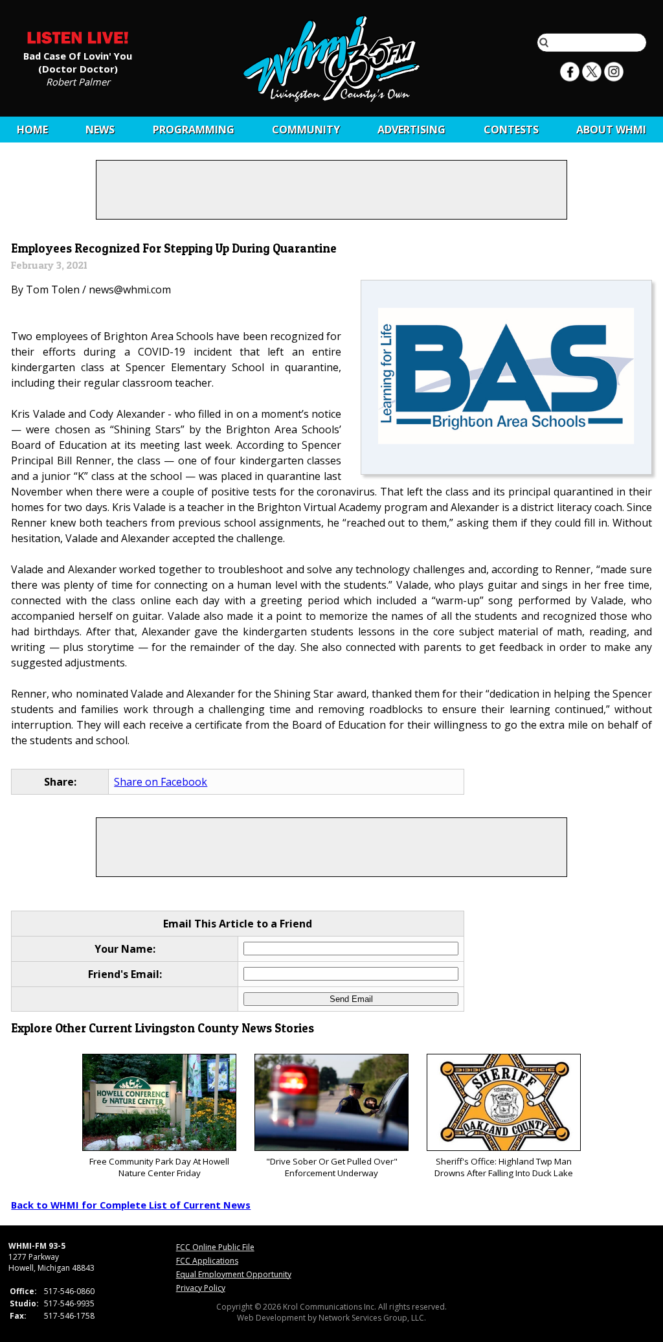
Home (32, 129)
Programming (193, 129)
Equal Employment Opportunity (233, 1274)
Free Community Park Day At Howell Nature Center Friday (159, 1167)
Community (306, 129)
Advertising (411, 129)
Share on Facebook (160, 782)
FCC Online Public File (215, 1247)
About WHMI (611, 129)
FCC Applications (207, 1260)
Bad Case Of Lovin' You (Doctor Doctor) (77, 61)
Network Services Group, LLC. (372, 1317)
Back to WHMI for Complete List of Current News (131, 1204)
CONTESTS (511, 129)
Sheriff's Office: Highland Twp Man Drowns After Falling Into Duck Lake (503, 1167)
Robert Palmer (78, 80)
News (100, 129)
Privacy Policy (200, 1287)
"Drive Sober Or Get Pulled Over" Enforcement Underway (332, 1167)
